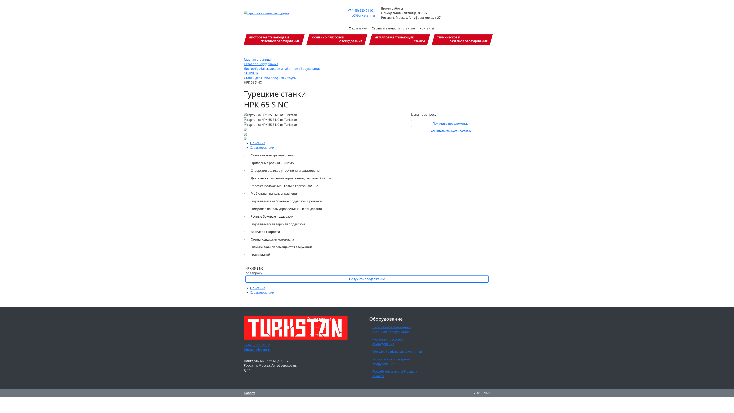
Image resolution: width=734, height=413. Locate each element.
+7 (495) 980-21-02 (360, 10)
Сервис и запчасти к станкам (393, 28)
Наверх (249, 393)
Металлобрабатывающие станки (397, 352)
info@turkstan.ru (361, 15)
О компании (358, 28)
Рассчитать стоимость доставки (451, 131)
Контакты (427, 28)
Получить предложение (450, 123)
